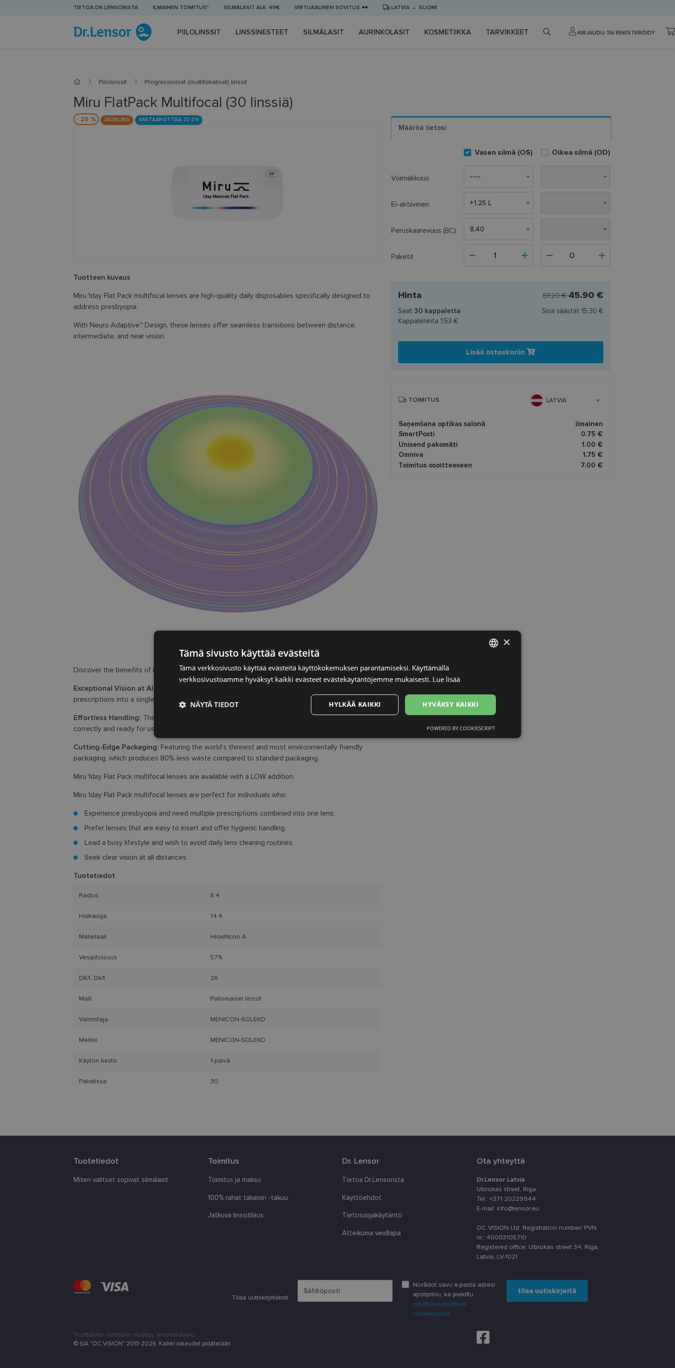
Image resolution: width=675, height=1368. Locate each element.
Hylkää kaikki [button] (355, 704)
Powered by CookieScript (461, 727)
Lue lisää (446, 679)
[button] (209, 704)
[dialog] (337, 684)
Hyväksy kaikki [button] (450, 704)
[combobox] (493, 642)
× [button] (506, 642)
